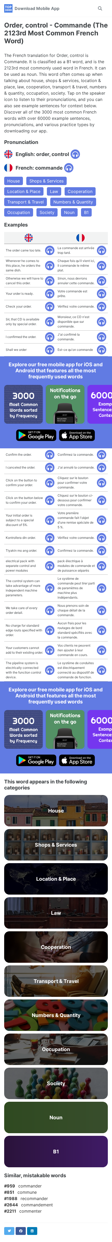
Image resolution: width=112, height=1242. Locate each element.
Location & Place (23, 191)
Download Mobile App (37, 8)
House (13, 181)
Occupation (18, 212)
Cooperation (80, 191)
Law (54, 191)
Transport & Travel (25, 202)
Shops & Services (46, 181)
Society (47, 212)
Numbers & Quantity (73, 202)
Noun (69, 212)
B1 (86, 212)
